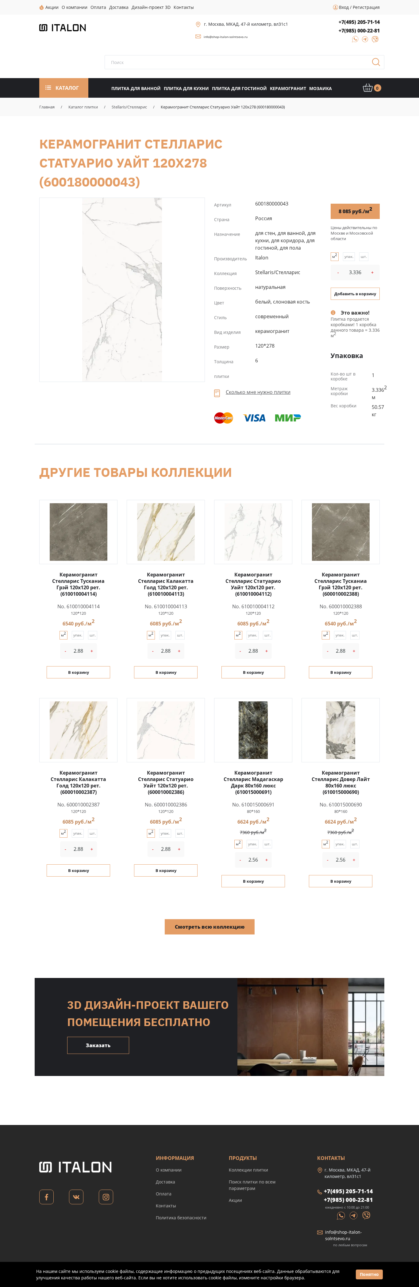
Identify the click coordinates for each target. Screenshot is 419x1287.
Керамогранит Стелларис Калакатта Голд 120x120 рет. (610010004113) (166, 584)
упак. (348, 256)
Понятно (369, 1274)
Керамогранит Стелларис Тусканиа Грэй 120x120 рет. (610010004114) (78, 584)
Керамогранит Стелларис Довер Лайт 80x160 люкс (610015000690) (341, 782)
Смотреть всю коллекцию (209, 926)
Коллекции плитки (248, 1170)
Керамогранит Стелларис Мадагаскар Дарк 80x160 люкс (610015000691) (253, 782)
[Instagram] (106, 1199)
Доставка (165, 1182)
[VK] (76, 1199)
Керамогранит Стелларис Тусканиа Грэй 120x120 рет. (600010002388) (340, 584)
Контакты (166, 1206)
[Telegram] (363, 41)
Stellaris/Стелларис (129, 107)
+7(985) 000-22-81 (359, 30)
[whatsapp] (353, 41)
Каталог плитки (83, 107)
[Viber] (372, 41)
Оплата (163, 1194)
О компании (169, 1170)
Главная (47, 107)
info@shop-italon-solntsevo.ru (226, 37)
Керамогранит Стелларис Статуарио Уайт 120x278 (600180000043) (122, 290)
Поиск (378, 64)
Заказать (98, 1045)
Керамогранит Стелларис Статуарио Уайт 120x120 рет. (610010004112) (253, 584)
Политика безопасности (181, 1218)
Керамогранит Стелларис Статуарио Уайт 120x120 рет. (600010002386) (166, 782)
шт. (364, 256)
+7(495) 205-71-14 (359, 22)
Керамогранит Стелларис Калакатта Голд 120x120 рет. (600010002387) (78, 782)
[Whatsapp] (341, 1215)
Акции (235, 1200)
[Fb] (46, 1199)
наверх (397, 1228)
